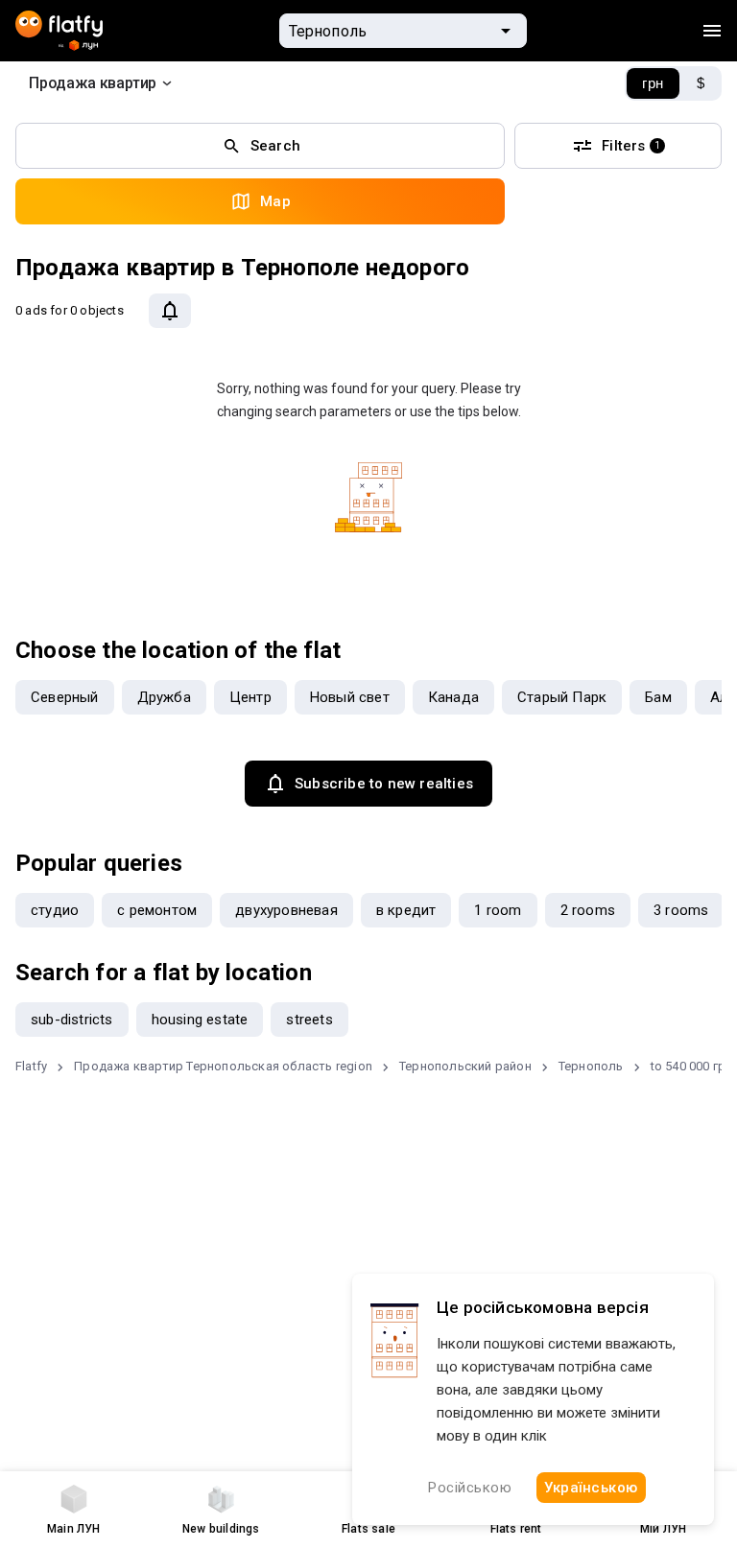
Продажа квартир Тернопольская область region (223, 1066)
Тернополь (591, 1066)
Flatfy (31, 1066)
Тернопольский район (465, 1066)
